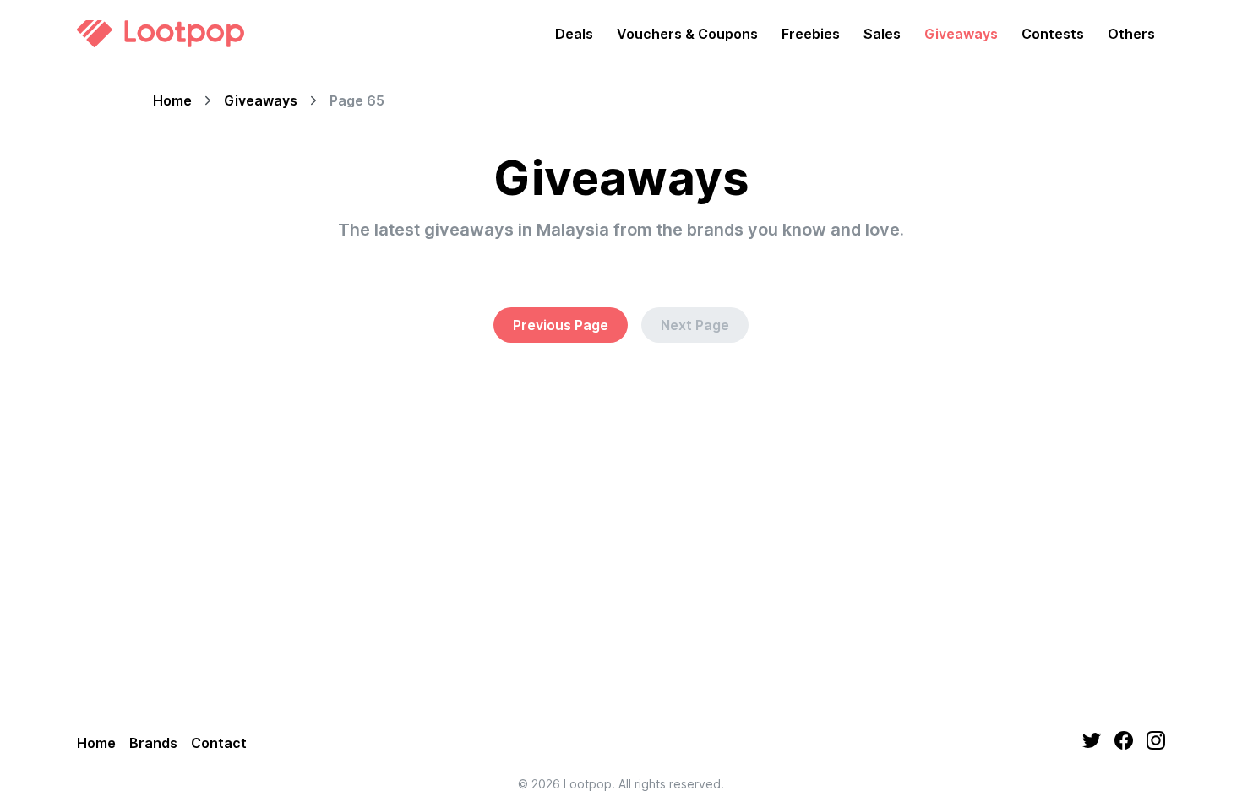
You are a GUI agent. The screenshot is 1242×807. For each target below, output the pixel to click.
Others (1131, 33)
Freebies (811, 33)
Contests (1052, 33)
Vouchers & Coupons (687, 33)
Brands (153, 742)
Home (172, 100)
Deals (574, 33)
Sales (882, 33)
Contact (219, 742)
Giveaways (961, 33)
